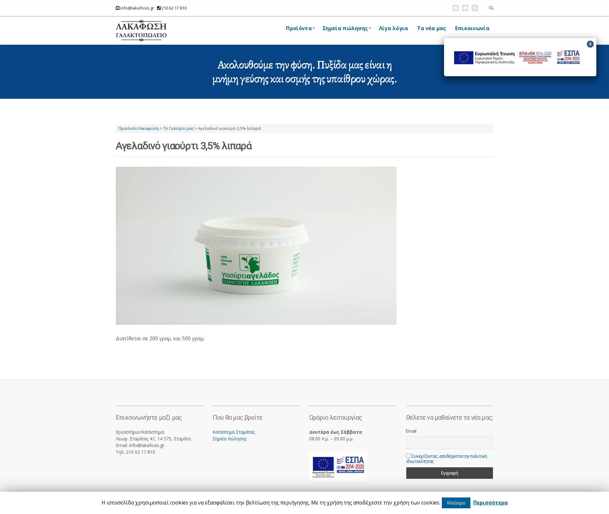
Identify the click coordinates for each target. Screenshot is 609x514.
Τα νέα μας (431, 28)
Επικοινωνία (472, 28)
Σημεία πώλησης (229, 439)
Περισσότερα (490, 502)
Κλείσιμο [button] (456, 503)
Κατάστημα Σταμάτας (234, 432)
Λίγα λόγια (393, 28)
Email (411, 431)
